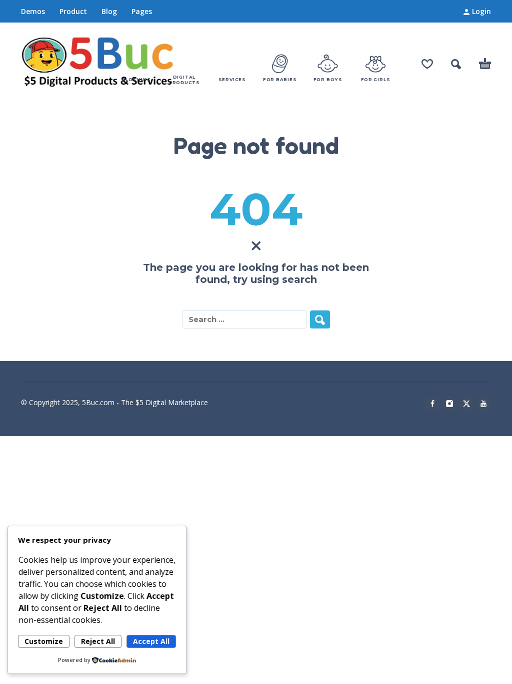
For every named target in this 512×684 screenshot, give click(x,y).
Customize (43, 641)
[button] (456, 64)
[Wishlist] (427, 64)
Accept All (151, 641)
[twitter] (466, 403)
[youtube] (483, 403)
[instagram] (449, 403)
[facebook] (432, 403)
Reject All (98, 641)
